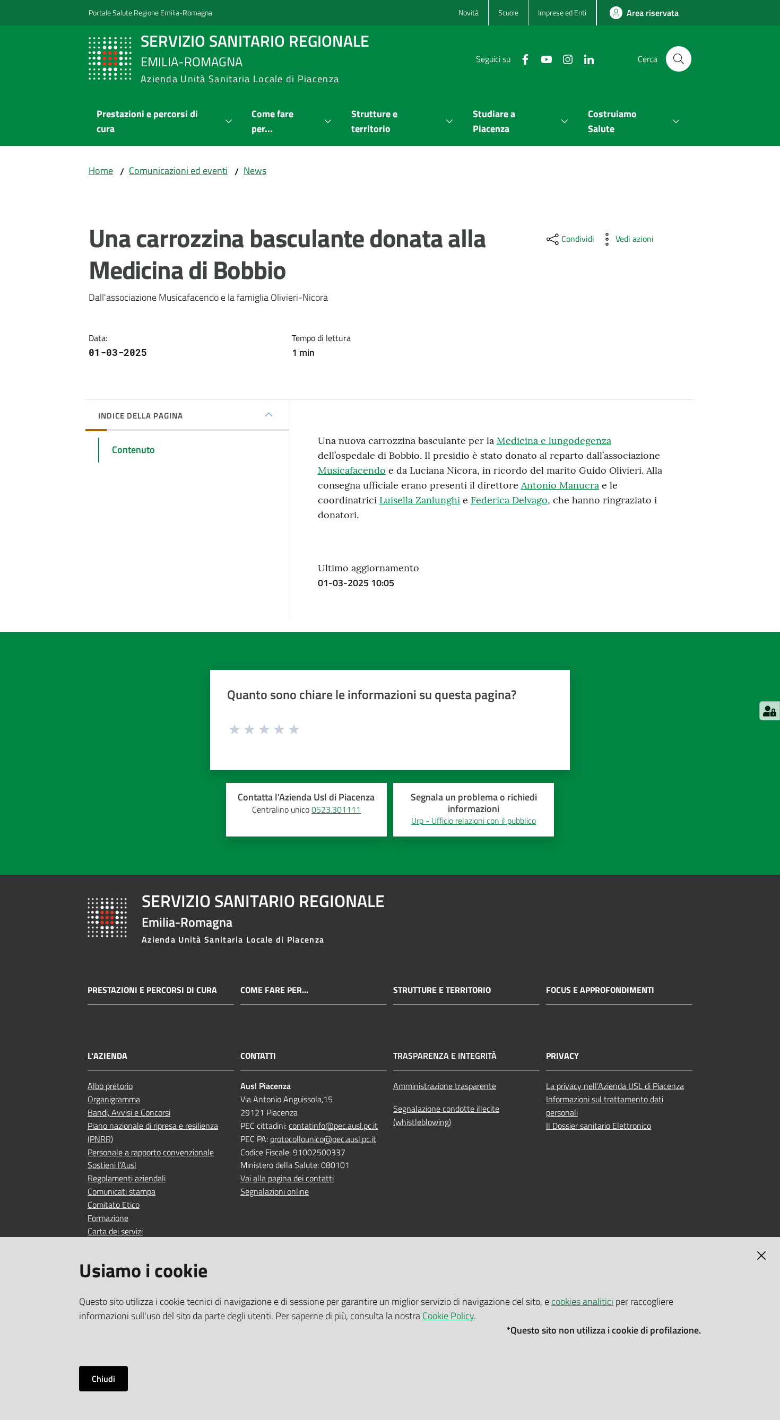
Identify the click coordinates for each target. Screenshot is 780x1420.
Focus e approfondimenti (600, 990)
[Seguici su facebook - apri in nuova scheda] (521, 58)
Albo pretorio (110, 1085)
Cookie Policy (448, 1316)
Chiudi (103, 1378)
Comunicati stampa (121, 1191)
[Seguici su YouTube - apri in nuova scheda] (542, 58)
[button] (678, 59)
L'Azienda (107, 1056)
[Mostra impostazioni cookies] (769, 710)
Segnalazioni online (274, 1191)
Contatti (258, 1056)
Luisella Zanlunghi (419, 500)
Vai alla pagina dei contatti (287, 1178)
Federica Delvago (509, 500)
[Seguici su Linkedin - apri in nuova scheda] (584, 58)
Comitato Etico (114, 1204)
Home (101, 170)
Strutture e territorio (442, 990)
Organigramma (114, 1099)
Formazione (108, 1218)
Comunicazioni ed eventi (178, 170)
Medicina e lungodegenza (554, 440)
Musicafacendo (352, 470)
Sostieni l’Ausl (112, 1164)
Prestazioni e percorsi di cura (152, 990)
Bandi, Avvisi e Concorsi (129, 1112)
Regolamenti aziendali (127, 1178)
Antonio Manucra (560, 485)
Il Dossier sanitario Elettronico (598, 1125)
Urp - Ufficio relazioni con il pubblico (473, 820)
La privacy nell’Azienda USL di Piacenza (615, 1085)
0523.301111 (336, 809)
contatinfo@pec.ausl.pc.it (333, 1125)
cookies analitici (582, 1301)
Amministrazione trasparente (444, 1085)
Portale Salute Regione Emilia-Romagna (150, 12)
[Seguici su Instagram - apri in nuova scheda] (563, 58)
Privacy (562, 1056)
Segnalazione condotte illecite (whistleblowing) (446, 1115)
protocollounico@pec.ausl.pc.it (323, 1138)
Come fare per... (274, 990)
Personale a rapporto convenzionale (151, 1152)
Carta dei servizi (115, 1231)
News (255, 170)
